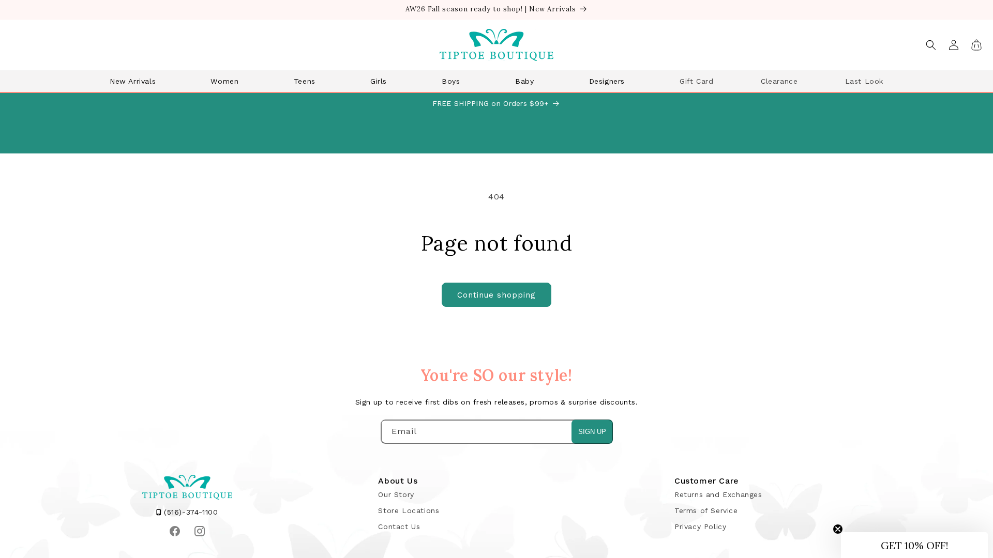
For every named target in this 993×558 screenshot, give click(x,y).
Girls (378, 81)
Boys (451, 81)
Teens (304, 81)
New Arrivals (133, 81)
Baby (524, 81)
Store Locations (408, 510)
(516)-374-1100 (189, 512)
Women (224, 81)
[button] (136, 81)
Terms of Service (706, 510)
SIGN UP (592, 432)
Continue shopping (496, 295)
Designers (607, 81)
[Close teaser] (838, 529)
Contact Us (399, 526)
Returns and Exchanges (718, 494)
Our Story (396, 494)
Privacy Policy (700, 526)
